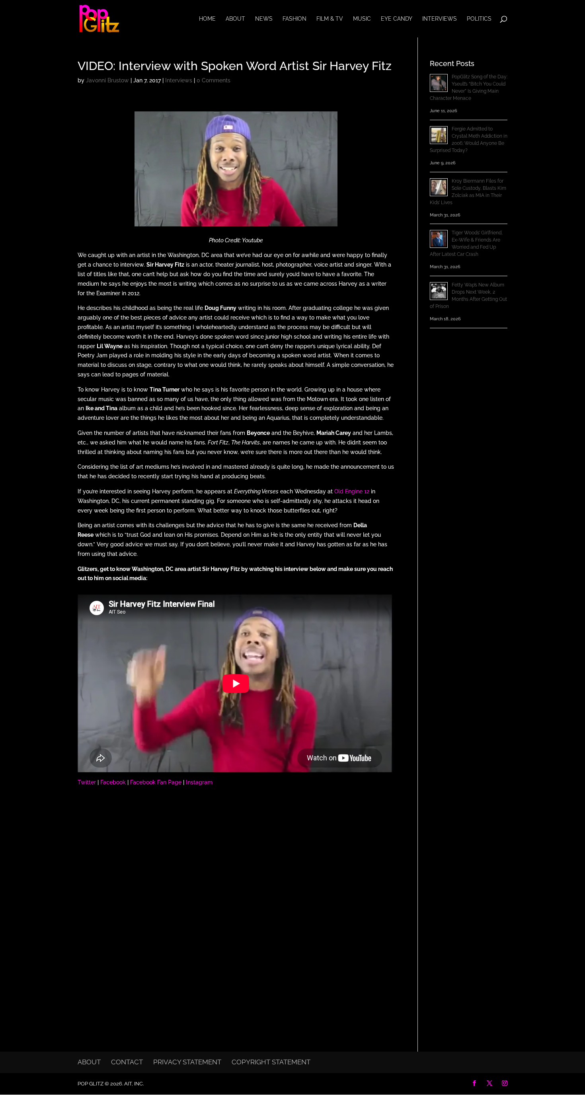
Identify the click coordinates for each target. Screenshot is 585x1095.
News (264, 19)
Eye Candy (396, 19)
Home (207, 19)
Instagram (199, 782)
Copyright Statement (271, 1062)
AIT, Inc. (133, 1084)
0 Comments (213, 80)
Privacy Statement (187, 1062)
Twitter (87, 782)
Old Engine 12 (351, 491)
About (235, 19)
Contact (127, 1062)
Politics (479, 19)
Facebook (113, 782)
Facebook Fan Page (155, 782)
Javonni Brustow (107, 80)
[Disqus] (236, 896)
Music (362, 19)
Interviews (439, 19)
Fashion (294, 19)
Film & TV (329, 19)
